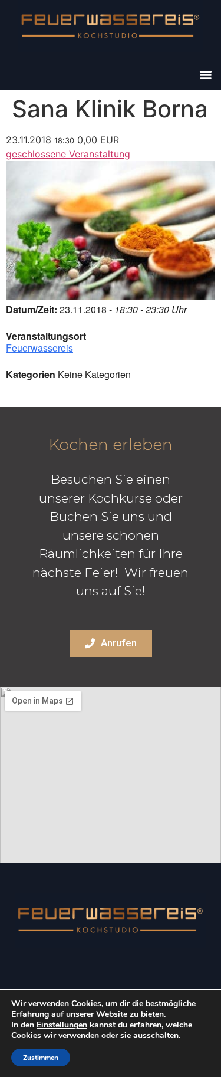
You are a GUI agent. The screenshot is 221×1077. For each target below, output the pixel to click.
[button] (205, 74)
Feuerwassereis (39, 347)
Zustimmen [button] (40, 1057)
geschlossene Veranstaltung (68, 154)
